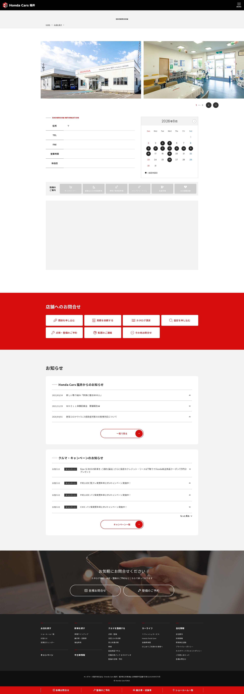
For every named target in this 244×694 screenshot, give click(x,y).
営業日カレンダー (48, 642)
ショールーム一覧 (48, 634)
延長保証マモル (114, 651)
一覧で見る (122, 433)
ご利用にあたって (183, 655)
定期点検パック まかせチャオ (119, 655)
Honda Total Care (149, 638)
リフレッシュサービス (150, 634)
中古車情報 (79, 654)
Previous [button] (208, 105)
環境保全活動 (181, 642)
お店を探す (58, 25)
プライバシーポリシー (184, 646)
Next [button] (216, 105)
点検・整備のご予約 (66, 332)
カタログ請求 (143, 320)
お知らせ (44, 638)
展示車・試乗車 (80, 638)
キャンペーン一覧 (122, 524)
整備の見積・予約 (115, 659)
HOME (48, 25)
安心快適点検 (113, 642)
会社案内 (179, 634)
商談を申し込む (66, 320)
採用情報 (179, 638)
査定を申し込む (182, 320)
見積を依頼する (105, 320)
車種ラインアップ (81, 634)
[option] (91, 70)
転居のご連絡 (105, 332)
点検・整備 (112, 634)
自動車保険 (146, 642)
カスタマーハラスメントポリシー (189, 651)
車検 (110, 646)
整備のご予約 (150, 590)
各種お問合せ (97, 590)
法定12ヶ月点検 (114, 638)
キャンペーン (47, 654)
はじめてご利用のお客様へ (152, 646)
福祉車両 (77, 642)
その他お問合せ (143, 332)
